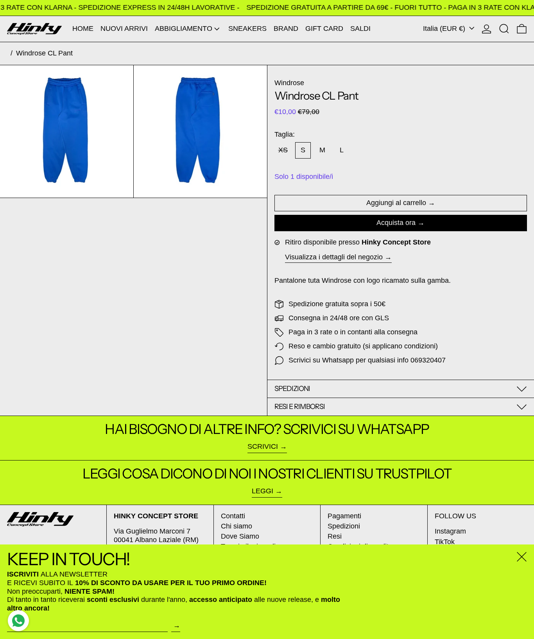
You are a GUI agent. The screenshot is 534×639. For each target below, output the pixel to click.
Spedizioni (344, 526)
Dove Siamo (240, 536)
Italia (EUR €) (445, 28)
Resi (335, 536)
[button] (504, 29)
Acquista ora (396, 223)
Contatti (233, 516)
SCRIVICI (262, 446)
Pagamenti (344, 516)
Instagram (450, 531)
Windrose (289, 83)
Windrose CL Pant (44, 53)
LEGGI (262, 491)
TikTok (445, 542)
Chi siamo (236, 526)
